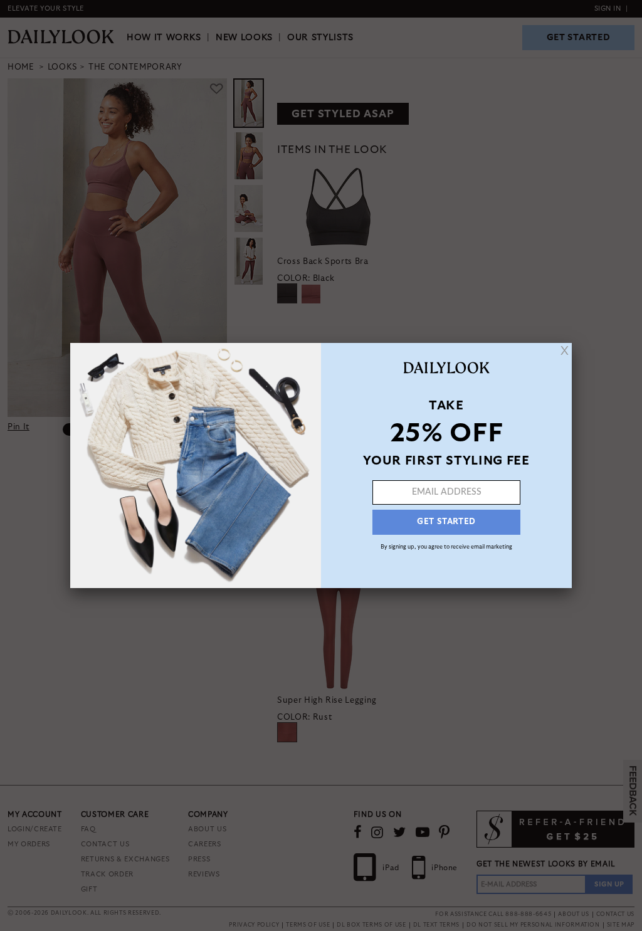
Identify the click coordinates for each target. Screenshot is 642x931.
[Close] (564, 350)
